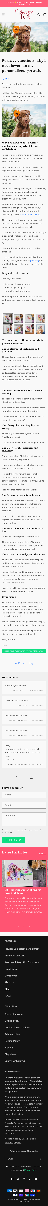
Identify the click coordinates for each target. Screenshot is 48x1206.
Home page (11, 969)
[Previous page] (17, 777)
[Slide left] (18, 926)
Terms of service (14, 1014)
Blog (7, 989)
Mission (9, 1048)
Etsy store (10, 1054)
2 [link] (31, 776)
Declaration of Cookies (17, 1027)
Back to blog (25, 663)
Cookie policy (12, 1021)
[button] (3, 15)
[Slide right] (29, 926)
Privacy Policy (31, 1170)
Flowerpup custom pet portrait (22, 949)
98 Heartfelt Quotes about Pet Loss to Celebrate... (23, 891)
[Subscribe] (40, 1159)
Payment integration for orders (22, 962)
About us (10, 982)
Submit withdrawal (15, 1061)
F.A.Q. (8, 996)
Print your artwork (14, 955)
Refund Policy (12, 1041)
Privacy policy (12, 1034)
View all (42, 853)
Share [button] (8, 79)
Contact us (11, 976)
